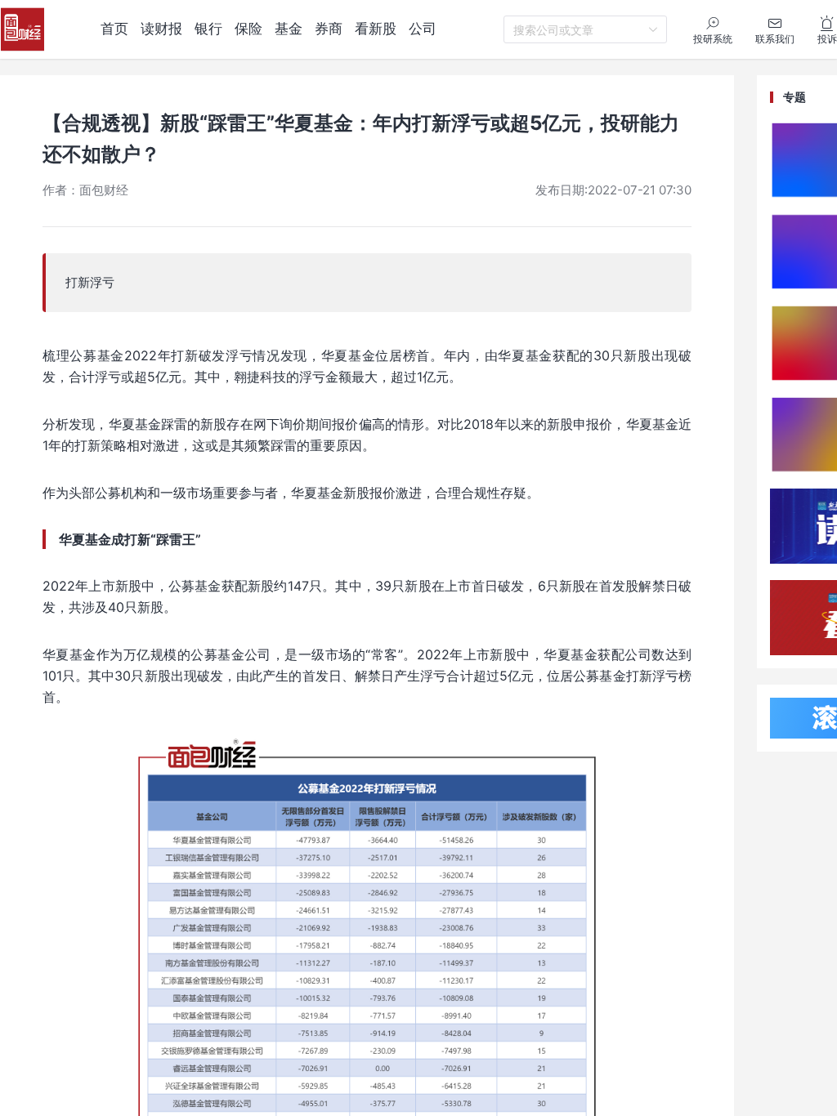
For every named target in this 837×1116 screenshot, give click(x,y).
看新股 (375, 28)
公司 (422, 28)
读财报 (161, 28)
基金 (288, 28)
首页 (114, 28)
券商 (328, 28)
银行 (208, 28)
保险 (248, 28)
